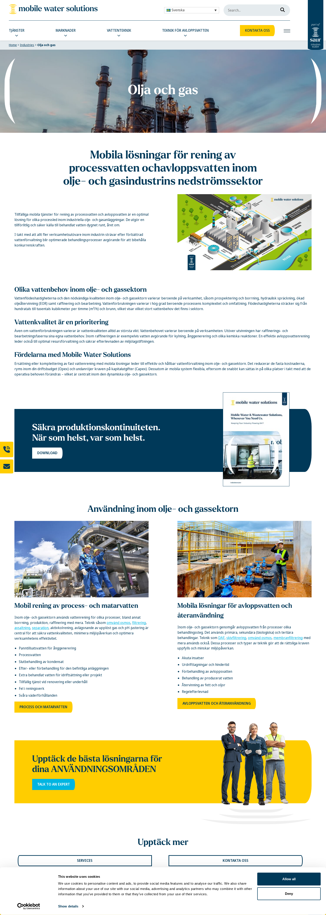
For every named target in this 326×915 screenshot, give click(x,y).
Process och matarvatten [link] (43, 707)
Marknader (66, 30)
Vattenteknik (119, 30)
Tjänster (16, 30)
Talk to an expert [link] (53, 784)
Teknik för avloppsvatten (185, 30)
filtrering (139, 622)
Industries (27, 45)
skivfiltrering (236, 637)
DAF (221, 637)
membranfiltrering (288, 637)
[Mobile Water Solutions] (53, 9)
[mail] (6, 466)
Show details (68, 906)
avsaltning (22, 627)
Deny (289, 893)
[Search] (281, 9)
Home (13, 45)
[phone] (6, 449)
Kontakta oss (257, 30)
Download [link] (47, 453)
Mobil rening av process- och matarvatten (76, 605)
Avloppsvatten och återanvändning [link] (217, 703)
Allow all (289, 879)
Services (84, 860)
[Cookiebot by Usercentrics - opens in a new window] (28, 906)
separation (40, 627)
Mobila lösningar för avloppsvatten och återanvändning (234, 610)
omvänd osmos (118, 622)
